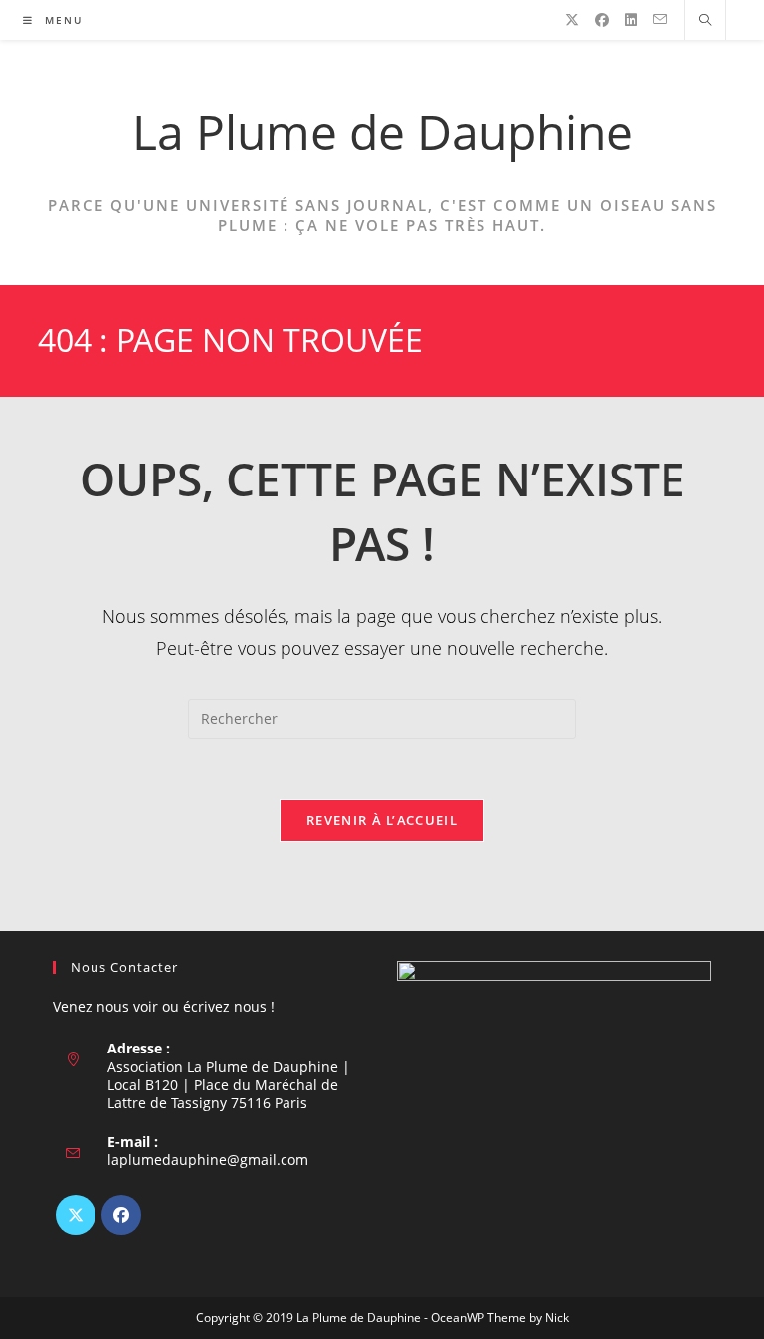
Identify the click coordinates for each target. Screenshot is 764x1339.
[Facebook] (121, 1215)
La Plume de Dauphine (382, 131)
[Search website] (705, 21)
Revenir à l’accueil (382, 820)
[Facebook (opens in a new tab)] (602, 20)
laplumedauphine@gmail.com (207, 1159)
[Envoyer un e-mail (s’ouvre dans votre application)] (659, 19)
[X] (76, 1215)
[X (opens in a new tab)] (572, 20)
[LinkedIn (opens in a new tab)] (631, 20)
